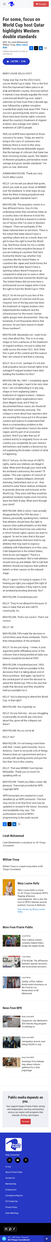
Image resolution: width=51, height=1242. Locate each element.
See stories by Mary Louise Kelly (31, 910)
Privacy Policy (11, 1207)
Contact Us (10, 1178)
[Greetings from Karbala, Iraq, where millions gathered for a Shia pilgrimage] (11, 1062)
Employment (10, 1190)
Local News (26, 936)
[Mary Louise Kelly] (9, 887)
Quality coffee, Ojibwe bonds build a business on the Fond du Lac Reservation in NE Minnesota (34, 987)
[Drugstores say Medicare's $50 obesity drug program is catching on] (11, 1021)
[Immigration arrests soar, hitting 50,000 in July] (11, 1042)
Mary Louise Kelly (28, 883)
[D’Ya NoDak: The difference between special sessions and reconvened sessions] (11, 961)
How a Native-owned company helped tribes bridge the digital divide (33, 943)
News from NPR (28, 1017)
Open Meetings (11, 1213)
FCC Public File (11, 1201)
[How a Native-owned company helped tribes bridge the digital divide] (11, 941)
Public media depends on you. (25, 1099)
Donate (42, 4)
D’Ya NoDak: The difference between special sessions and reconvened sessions (35, 963)
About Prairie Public (13, 1172)
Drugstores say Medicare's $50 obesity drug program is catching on (34, 1023)
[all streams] (47, 1238)
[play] (4, 1238)
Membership (10, 1184)
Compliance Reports (14, 1196)
